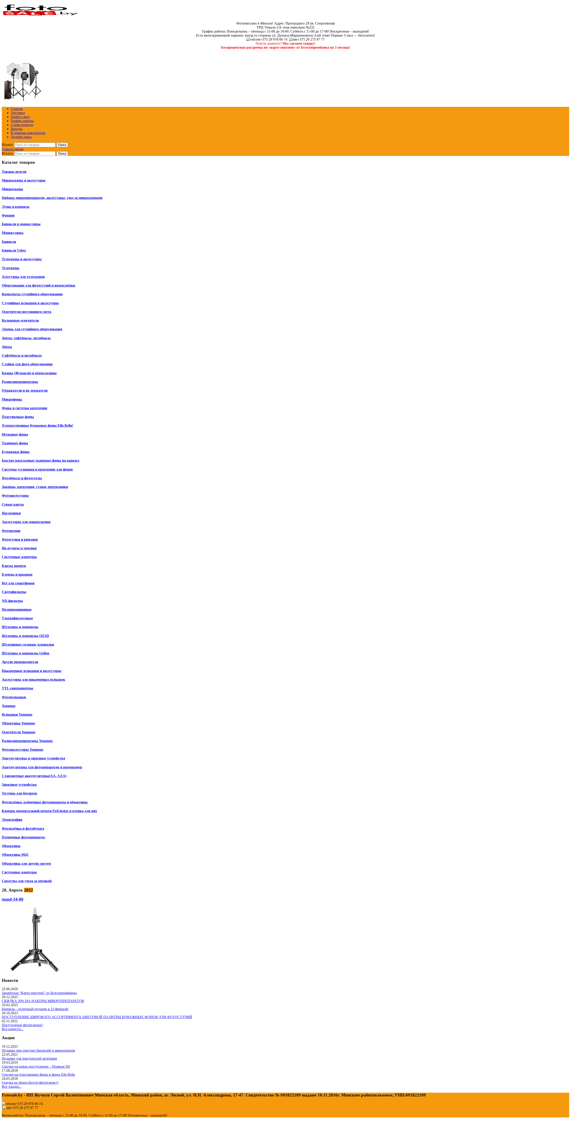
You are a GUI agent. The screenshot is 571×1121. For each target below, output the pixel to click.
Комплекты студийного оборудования (32, 294)
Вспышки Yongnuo (17, 714)
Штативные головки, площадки (28, 644)
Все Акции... (11, 1086)
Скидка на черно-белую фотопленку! (30, 1082)
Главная (17, 109)
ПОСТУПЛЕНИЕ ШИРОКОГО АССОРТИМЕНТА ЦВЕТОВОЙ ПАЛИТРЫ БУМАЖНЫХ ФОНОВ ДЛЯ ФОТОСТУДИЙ (97, 1017)
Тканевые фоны (15, 443)
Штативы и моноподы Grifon (25, 653)
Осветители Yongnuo (18, 732)
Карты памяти (14, 566)
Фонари (8, 215)
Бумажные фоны (15, 452)
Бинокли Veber (14, 250)
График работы (22, 121)
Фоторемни (11, 531)
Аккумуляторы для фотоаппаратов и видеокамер (42, 767)
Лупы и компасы (15, 207)
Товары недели (14, 172)
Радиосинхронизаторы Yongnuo (27, 741)
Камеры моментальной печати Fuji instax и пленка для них (49, 811)
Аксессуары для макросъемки (26, 522)
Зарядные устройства (19, 784)
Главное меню (12, 149)
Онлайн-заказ (21, 137)
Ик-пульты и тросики (19, 548)
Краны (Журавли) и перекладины (29, 373)
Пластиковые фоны (18, 417)
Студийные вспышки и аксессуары (30, 303)
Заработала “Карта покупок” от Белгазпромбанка (39, 993)
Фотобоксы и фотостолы (22, 478)
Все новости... (12, 1029)
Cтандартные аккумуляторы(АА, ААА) (34, 776)
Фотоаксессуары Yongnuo (22, 749)
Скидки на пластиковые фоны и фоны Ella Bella (38, 1074)
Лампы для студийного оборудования (32, 329)
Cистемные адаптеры (19, 872)
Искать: (7, 145)
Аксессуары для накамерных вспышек (33, 679)
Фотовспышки (14, 697)
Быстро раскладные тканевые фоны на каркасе (40, 460)
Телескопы (10, 268)
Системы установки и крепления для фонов (37, 469)
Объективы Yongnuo (18, 723)
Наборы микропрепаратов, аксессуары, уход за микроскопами (52, 198)
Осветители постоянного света (26, 312)
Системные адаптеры (19, 557)
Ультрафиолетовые (17, 618)
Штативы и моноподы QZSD (25, 636)
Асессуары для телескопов (23, 277)
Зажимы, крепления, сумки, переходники (35, 487)
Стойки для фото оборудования (27, 364)
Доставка (18, 113)
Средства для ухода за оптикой (27, 881)
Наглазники (11, 513)
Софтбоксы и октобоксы (22, 355)
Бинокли (9, 242)
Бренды (16, 129)
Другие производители (20, 662)
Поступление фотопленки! (22, 1025)
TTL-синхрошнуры (17, 688)
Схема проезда (22, 125)
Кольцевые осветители (20, 320)
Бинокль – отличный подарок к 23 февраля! (35, 1009)
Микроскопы (12, 189)
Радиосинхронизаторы (20, 382)
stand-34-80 (12, 899)
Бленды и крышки (17, 574)
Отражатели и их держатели (25, 390)
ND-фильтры (12, 601)
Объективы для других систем (26, 863)
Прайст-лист (20, 117)
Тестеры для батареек (19, 793)
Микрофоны (12, 399)
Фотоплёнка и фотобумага (23, 828)
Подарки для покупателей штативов (29, 1058)
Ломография (12, 819)
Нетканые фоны (15, 434)
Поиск (62, 145)
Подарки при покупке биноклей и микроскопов (38, 1050)
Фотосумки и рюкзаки (20, 539)
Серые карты (13, 504)
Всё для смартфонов (18, 583)
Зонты (7, 347)
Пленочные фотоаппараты (23, 837)
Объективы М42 (15, 854)
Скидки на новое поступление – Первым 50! (36, 1066)
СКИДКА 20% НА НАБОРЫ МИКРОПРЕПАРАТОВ (43, 1001)
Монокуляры (12, 233)
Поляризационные (17, 609)
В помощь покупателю (28, 133)
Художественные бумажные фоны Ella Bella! (37, 425)
